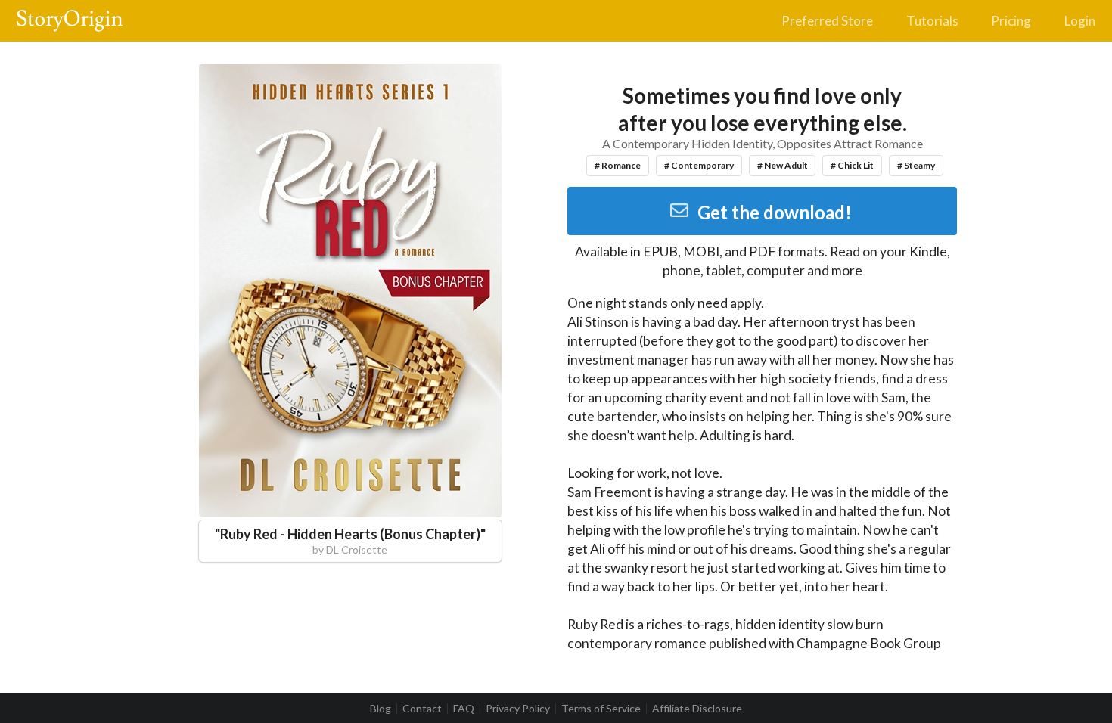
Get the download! (774, 212)
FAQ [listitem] (463, 708)
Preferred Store (827, 21)
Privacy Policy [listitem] (518, 708)
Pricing (1011, 21)
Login (1079, 21)
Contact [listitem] (422, 708)
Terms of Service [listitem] (601, 708)
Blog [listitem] (380, 708)
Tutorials (932, 21)
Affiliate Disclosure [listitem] (697, 708)
